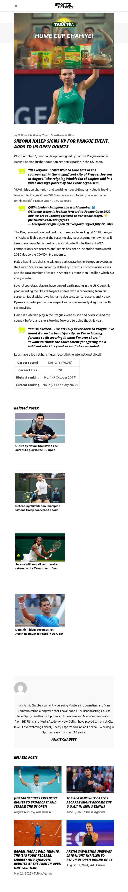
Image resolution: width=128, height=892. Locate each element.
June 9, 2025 (74, 812)
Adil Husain (43, 812)
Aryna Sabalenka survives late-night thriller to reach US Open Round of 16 (89, 855)
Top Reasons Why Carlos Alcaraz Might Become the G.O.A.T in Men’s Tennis (89, 802)
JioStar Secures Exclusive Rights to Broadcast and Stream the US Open (36, 802)
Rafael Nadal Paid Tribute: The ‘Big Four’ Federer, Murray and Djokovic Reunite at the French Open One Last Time (37, 859)
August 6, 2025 (24, 812)
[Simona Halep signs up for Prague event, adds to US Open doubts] (64, 688)
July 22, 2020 (104, 224)
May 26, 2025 (23, 873)
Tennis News (56, 135)
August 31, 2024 (77, 865)
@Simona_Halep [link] (86, 189)
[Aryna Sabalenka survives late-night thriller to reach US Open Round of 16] (90, 833)
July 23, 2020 (20, 135)
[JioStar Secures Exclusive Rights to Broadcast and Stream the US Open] (38, 779)
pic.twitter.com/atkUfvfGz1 (48, 220)
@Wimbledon (38, 207)
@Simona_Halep (40, 211)
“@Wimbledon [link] (24, 189)
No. (48, 377)
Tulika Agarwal (95, 812)
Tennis (46, 135)
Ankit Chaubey (34, 135)
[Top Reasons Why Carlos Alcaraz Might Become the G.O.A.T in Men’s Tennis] (90, 779)
